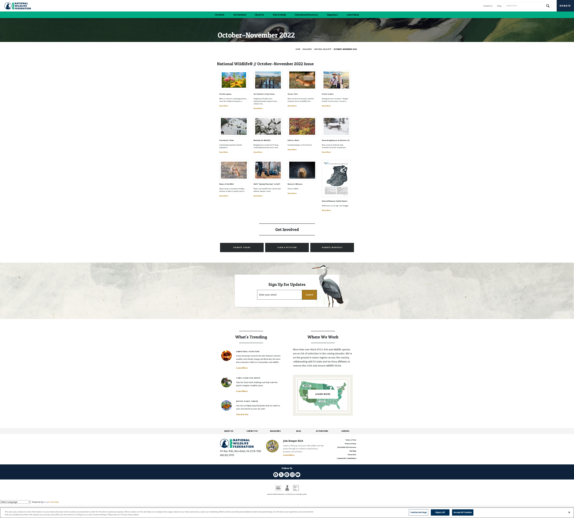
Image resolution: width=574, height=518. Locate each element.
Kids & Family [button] (279, 15)
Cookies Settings (418, 512)
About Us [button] (259, 15)
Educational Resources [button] (306, 15)
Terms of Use (350, 440)
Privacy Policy (350, 444)
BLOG (298, 431)
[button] (309, 295)
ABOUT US (228, 431)
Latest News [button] (353, 15)
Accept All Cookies (463, 512)
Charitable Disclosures (346, 447)
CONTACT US (252, 431)
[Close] (569, 512)
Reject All (440, 512)
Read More (223, 106)
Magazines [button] (332, 15)
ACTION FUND (322, 431)
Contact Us (488, 6)
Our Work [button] (219, 15)
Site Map (352, 451)
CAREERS (345, 431)
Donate (565, 5)
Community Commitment (346, 458)
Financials (352, 455)
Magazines (307, 49)
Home (298, 49)
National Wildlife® (322, 49)
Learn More (242, 367)
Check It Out (242, 414)
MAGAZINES (275, 431)
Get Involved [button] (239, 15)
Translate (54, 502)
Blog (499, 6)
